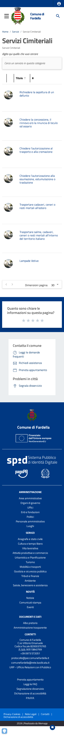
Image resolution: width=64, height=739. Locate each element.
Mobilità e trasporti (30, 567)
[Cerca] (58, 16)
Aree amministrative (30, 498)
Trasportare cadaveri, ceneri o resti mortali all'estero (37, 206)
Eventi (30, 607)
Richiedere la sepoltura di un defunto (37, 94)
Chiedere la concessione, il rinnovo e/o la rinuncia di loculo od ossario (39, 122)
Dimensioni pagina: (36, 285)
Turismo (30, 562)
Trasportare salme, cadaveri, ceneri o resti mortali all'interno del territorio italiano (39, 235)
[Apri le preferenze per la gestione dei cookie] (6, 732)
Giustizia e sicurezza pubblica (30, 571)
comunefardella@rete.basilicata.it (30, 663)
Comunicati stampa (30, 602)
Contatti (30, 634)
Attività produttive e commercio (30, 553)
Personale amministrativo (30, 521)
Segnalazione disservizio (30, 689)
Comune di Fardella (37, 16)
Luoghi (30, 526)
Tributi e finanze (30, 576)
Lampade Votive (29, 261)
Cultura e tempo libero (30, 544)
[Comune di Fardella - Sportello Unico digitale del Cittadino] (18, 16)
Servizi (15, 32)
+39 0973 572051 (30, 653)
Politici (30, 517)
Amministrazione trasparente (30, 628)
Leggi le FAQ (30, 684)
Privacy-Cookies (12, 714)
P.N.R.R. (30, 698)
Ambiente (30, 581)
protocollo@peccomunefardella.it (30, 658)
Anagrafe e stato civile (30, 539)
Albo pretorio (30, 623)
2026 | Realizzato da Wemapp (32, 723)
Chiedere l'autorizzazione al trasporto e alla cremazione (36, 150)
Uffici (30, 507)
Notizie (30, 598)
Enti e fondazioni (30, 512)
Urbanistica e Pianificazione (30, 557)
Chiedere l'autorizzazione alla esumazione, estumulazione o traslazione (37, 179)
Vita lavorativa (30, 548)
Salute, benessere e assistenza (30, 585)
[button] (59, 4)
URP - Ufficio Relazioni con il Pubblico (30, 667)
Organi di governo (30, 503)
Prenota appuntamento (30, 679)
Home (5, 32)
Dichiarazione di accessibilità (30, 693)
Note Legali (30, 714)
